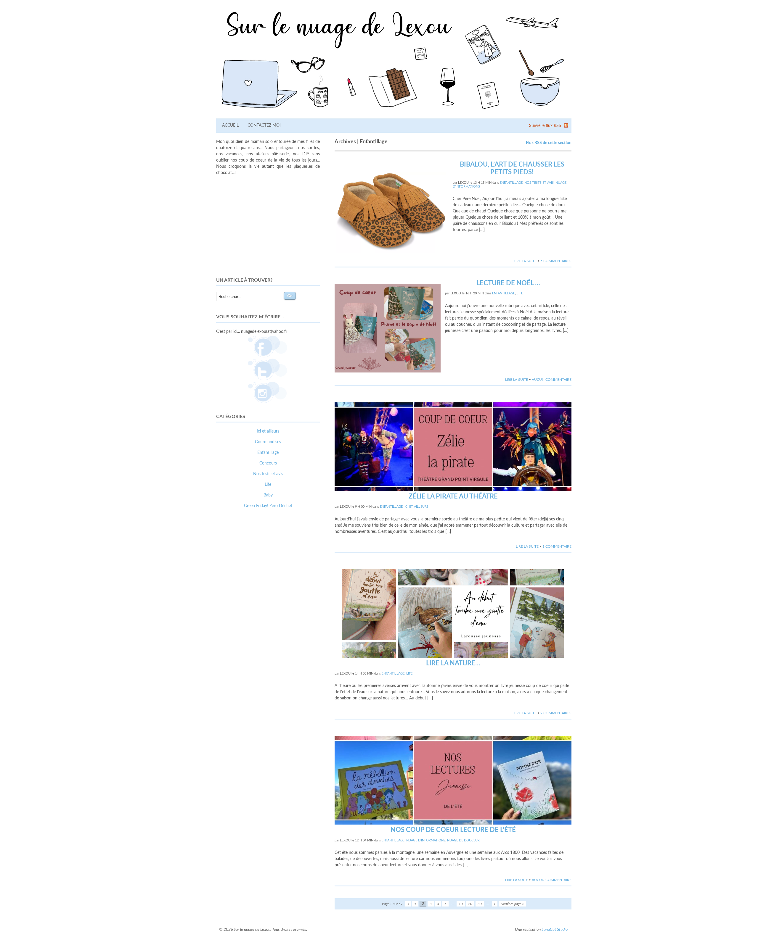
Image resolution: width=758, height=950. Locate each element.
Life (520, 293)
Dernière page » (512, 904)
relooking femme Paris (281, 613)
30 (480, 904)
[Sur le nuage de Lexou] (393, 111)
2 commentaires (555, 713)
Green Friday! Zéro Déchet (268, 506)
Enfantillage (511, 182)
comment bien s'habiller (237, 613)
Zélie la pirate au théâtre (453, 496)
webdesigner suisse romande (242, 619)
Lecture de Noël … (508, 283)
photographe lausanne (289, 619)
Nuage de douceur (463, 840)
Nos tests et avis (539, 182)
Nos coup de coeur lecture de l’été (453, 830)
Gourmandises (268, 442)
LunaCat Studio (555, 930)
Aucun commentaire (551, 379)
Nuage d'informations (425, 840)
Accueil (230, 125)
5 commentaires (555, 261)
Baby (268, 495)
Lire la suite (525, 261)
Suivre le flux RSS (545, 126)
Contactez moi (264, 125)
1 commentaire (556, 546)
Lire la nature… (453, 663)
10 (461, 904)
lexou (463, 182)
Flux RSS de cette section (548, 143)
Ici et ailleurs (416, 506)
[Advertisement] (268, 226)
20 (470, 904)
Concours (268, 463)
